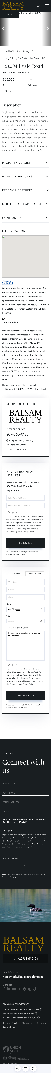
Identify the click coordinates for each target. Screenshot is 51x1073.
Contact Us (10, 449)
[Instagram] (29, 989)
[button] (4, 29)
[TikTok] (34, 989)
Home (5, 385)
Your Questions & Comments (19, 627)
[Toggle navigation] (47, 5)
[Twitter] (19, 989)
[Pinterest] (24, 989)
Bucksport (10, 389)
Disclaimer (27, 1023)
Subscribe (25, 542)
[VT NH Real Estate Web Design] (25, 1050)
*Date (8, 604)
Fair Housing (41, 1023)
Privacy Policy (10, 322)
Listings (15, 385)
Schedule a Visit (35, 574)
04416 (21, 389)
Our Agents (21, 449)
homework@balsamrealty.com (23, 977)
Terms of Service (18, 707)
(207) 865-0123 (28, 958)
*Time (8, 616)
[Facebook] (4, 989)
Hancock (32, 385)
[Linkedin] (8, 989)
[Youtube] (14, 989)
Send (25, 866)
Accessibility (9, 1027)
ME (23, 385)
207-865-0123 (17, 434)
